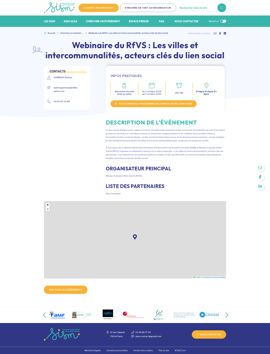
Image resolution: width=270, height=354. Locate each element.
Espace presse (139, 21)
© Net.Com (180, 350)
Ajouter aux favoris (192, 13)
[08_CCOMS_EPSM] (158, 315)
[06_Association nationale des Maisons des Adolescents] (107, 315)
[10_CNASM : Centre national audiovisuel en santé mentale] (209, 315)
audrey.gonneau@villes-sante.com (66, 89)
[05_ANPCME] (82, 315)
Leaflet (197, 277)
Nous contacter (186, 21)
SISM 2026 (70, 21)
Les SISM (49, 21)
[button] (135, 237)
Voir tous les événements (65, 290)
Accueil (51, 33)
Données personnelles (117, 350)
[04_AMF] (57, 314)
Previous (42, 314)
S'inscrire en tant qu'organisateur (148, 8)
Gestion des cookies (143, 350)
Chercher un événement (103, 21)
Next (224, 314)
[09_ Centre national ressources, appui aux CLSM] (184, 314)
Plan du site (163, 350)
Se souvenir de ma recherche (196, 13)
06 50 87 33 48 (62, 101)
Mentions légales (93, 350)
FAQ (161, 21)
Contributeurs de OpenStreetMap (214, 277)
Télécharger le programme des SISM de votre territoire (155, 104)
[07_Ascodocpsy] (133, 315)
